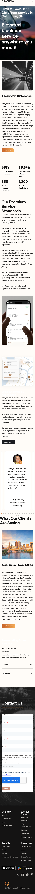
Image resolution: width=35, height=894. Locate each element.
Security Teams (26, 837)
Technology (6, 846)
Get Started (8, 626)
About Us (5, 815)
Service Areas (26, 846)
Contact (24, 853)
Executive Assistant (24, 819)
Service (4, 853)
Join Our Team (7, 826)
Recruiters (25, 834)
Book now (8, 442)
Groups (24, 830)
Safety (4, 850)
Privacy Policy (26, 860)
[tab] (1, 513)
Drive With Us (26, 857)
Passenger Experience (10, 857)
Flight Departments (26, 825)
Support (24, 850)
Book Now (7, 150)
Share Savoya (6, 819)
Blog (3, 822)
